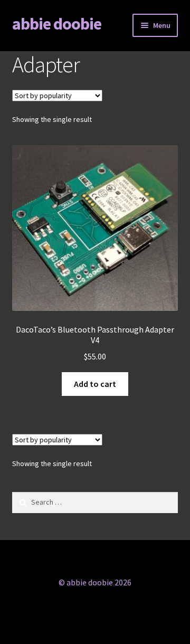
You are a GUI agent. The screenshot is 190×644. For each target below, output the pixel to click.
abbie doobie (56, 23)
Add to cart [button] (95, 383)
